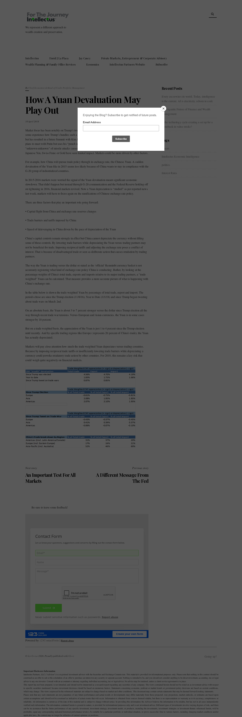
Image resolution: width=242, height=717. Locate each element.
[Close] (163, 108)
